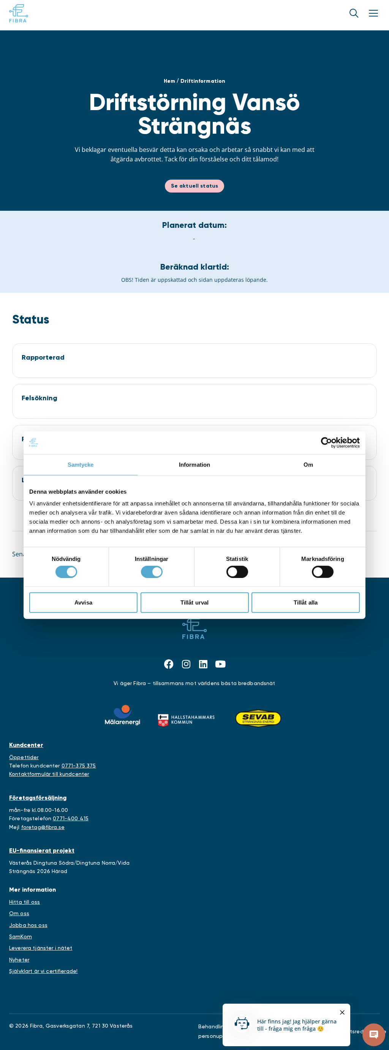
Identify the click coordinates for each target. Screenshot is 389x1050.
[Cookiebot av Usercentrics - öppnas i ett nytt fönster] (326, 442)
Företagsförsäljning (37, 797)
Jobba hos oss (28, 925)
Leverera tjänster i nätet (41, 948)
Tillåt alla (306, 602)
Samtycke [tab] (81, 464)
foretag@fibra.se (43, 827)
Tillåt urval (194, 602)
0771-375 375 (79, 766)
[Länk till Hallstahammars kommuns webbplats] (186, 718)
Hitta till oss (24, 902)
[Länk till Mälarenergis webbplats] (122, 715)
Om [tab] (308, 464)
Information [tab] (194, 464)
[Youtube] (220, 663)
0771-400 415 (71, 818)
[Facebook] (169, 663)
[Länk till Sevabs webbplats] (258, 718)
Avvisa (83, 602)
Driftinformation (202, 81)
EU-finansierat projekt (41, 850)
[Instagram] (186, 663)
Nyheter (19, 960)
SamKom (20, 936)
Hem (169, 81)
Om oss (19, 913)
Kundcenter (26, 744)
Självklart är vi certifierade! (43, 971)
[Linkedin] (203, 663)
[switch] (152, 571)
